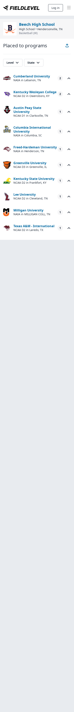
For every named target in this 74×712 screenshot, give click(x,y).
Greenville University (29, 163)
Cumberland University (31, 76)
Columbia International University (32, 129)
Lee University (24, 194)
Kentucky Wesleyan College (34, 92)
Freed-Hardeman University (35, 147)
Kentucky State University (33, 179)
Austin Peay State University (27, 110)
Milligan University (28, 210)
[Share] (67, 45)
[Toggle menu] (69, 8)
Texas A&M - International (33, 226)
